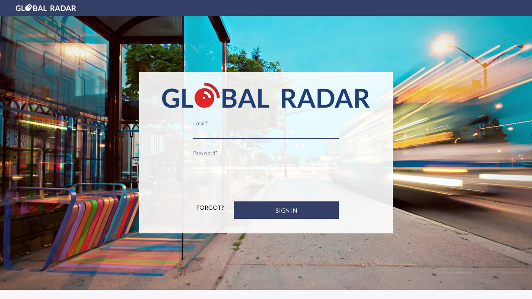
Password (205, 153)
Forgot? (210, 207)
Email (200, 123)
